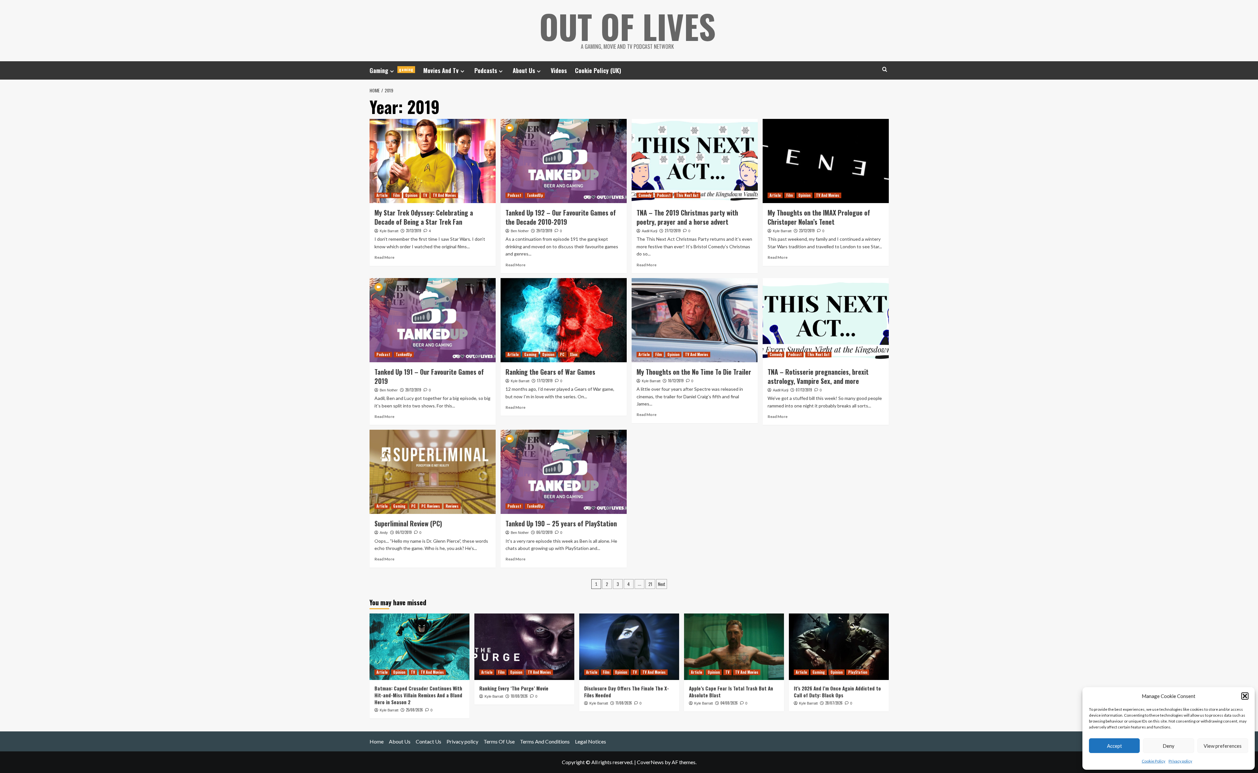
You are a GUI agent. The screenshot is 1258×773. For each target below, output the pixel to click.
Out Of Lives (627, 26)
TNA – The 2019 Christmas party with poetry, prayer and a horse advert (687, 217)
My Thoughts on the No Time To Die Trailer (694, 372)
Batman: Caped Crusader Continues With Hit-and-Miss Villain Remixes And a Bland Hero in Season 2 (418, 695)
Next (661, 583)
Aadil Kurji (649, 231)
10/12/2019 (676, 380)
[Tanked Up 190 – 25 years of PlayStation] (564, 472)
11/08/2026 (624, 703)
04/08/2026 (729, 703)
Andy (384, 533)
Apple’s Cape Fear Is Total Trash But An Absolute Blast (731, 692)
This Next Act (687, 195)
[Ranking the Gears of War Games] (564, 320)
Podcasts (485, 70)
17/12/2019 (545, 380)
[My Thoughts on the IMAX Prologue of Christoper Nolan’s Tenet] (826, 161)
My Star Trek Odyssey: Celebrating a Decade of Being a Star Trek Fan (423, 217)
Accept (1114, 746)
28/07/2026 (834, 703)
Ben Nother (520, 231)
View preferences (1223, 746)
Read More (384, 257)
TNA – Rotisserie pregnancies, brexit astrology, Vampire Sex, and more (818, 376)
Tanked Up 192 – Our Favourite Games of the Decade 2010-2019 (560, 217)
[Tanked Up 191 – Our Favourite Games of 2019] (433, 320)
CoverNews (650, 762)
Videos (559, 70)
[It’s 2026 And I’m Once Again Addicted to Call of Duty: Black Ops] (839, 646)
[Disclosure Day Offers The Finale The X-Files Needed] (629, 646)
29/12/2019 (544, 230)
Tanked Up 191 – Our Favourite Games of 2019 (429, 376)
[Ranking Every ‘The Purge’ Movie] (524, 646)
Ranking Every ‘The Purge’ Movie (513, 688)
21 (650, 583)
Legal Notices (590, 741)
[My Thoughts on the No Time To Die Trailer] (695, 320)
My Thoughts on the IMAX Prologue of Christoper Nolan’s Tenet (819, 217)
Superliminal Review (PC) (408, 523)
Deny (1168, 746)
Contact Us (428, 741)
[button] (1245, 696)
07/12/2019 (804, 389)
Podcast (514, 195)
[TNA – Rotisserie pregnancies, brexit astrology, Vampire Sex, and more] (826, 320)
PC (562, 354)
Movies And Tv (441, 70)
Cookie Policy (1153, 761)
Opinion (411, 195)
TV (425, 195)
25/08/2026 (414, 709)
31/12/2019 (413, 230)
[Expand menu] (392, 71)
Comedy (645, 195)
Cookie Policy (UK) (598, 70)
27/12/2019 (673, 230)
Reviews (452, 506)
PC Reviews (430, 506)
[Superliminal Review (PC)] (433, 472)
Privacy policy (1180, 761)
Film (396, 195)
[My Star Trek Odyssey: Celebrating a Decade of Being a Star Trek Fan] (433, 161)
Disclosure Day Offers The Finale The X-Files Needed (626, 692)
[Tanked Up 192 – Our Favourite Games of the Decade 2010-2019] (564, 161)
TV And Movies (444, 195)
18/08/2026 (519, 696)
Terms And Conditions (545, 741)
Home (377, 741)
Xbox (574, 354)
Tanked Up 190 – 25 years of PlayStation (561, 523)
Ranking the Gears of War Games (550, 372)
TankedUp (535, 195)
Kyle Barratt (389, 231)
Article (382, 195)
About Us (524, 70)
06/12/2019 (403, 532)
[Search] (885, 69)
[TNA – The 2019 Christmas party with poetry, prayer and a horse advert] (695, 161)
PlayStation (857, 672)
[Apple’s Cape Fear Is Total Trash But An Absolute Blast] (734, 646)
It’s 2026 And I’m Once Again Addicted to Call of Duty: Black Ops (837, 692)
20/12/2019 (413, 389)
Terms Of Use (499, 741)
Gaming (391, 70)
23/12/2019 (807, 230)
